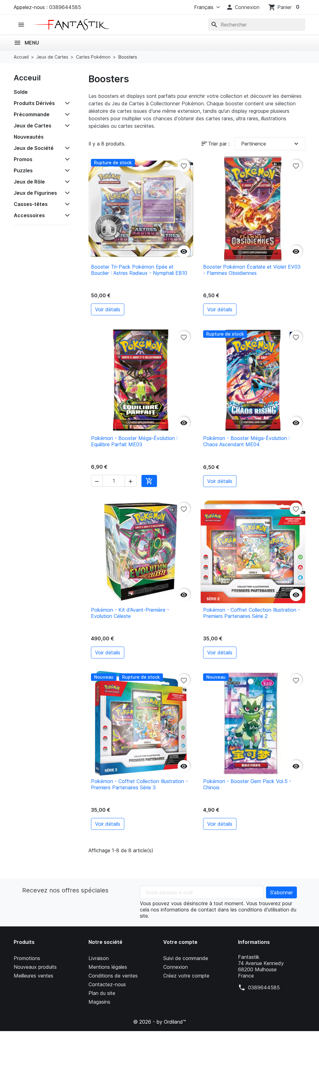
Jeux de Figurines (35, 193)
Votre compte (180, 942)
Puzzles (23, 170)
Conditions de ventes (113, 976)
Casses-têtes (31, 204)
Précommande (32, 114)
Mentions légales (107, 967)
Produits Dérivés (34, 103)
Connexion (175, 967)
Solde (21, 92)
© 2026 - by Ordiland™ (159, 1022)
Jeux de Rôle (29, 182)
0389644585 (264, 987)
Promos (23, 159)
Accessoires (29, 215)
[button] (242, 7)
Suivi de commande (185, 958)
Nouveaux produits (35, 967)
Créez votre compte (186, 976)
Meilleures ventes (33, 976)
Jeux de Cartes (32, 125)
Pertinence (270, 143)
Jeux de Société (34, 148)
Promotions (27, 958)
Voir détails (107, 309)
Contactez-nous (107, 984)
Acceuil (27, 77)
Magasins (99, 1002)
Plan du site (101, 993)
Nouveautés (29, 137)
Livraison (98, 958)
